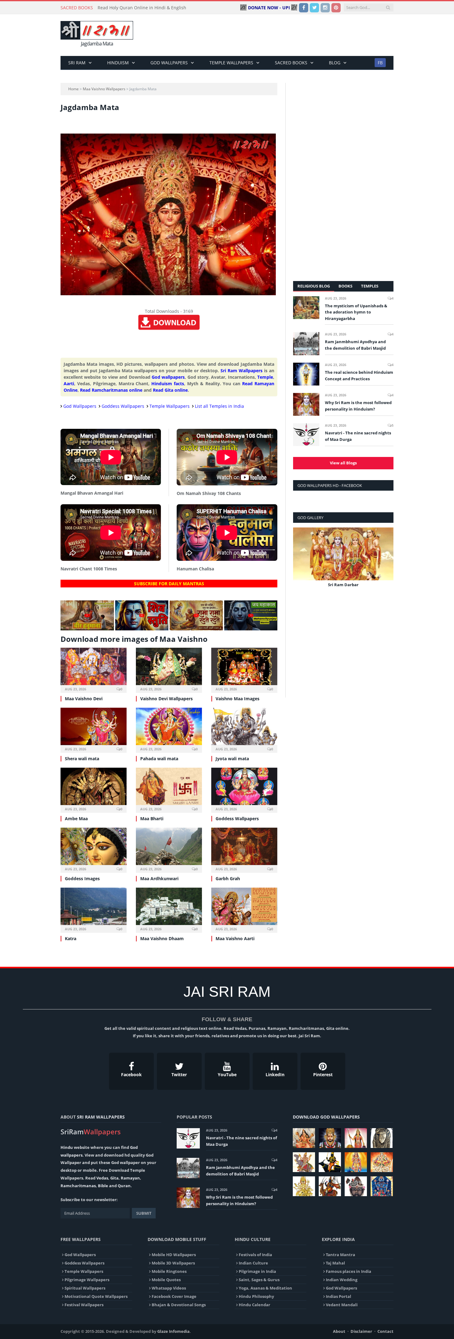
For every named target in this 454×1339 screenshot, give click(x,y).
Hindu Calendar (254, 1304)
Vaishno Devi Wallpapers (166, 698)
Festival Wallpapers (84, 1304)
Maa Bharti (151, 818)
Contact (385, 1331)
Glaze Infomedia (173, 1331)
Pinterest (323, 1074)
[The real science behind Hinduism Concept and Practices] (306, 374)
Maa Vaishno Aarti (235, 938)
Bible (103, 1185)
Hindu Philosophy (256, 1296)
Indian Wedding (341, 1279)
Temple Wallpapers (231, 63)
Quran (124, 1185)
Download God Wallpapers (326, 1117)
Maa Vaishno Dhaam (162, 938)
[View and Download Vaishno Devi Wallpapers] (169, 669)
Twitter (179, 1074)
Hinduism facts (167, 383)
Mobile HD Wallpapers (174, 1254)
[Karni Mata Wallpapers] (356, 1138)
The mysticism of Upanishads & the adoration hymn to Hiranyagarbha (356, 312)
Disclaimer (361, 1331)
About (339, 1331)
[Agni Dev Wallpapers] (304, 1186)
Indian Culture (253, 1263)
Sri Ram (77, 63)
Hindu (67, 1147)
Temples (369, 286)
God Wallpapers (169, 63)
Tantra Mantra (340, 1254)
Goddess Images (82, 878)
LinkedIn (275, 1074)
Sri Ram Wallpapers (242, 370)
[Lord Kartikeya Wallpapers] (356, 1162)
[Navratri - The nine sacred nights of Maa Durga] (306, 434)
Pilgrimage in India (257, 1271)
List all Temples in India (219, 406)
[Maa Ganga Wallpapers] (304, 1138)
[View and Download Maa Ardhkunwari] (169, 849)
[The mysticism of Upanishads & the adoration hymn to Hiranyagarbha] (306, 307)
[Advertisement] (281, 35)
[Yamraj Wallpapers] (330, 1162)
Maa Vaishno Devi (84, 698)
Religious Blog (313, 286)
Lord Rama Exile (343, 584)
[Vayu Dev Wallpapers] (330, 1186)
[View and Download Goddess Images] (94, 849)
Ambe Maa (76, 818)
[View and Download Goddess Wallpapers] (244, 789)
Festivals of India (255, 1254)
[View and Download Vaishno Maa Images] (244, 669)
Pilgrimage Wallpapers (87, 1279)
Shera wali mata (82, 758)
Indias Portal (338, 1296)
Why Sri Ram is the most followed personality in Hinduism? (358, 406)
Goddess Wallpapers (123, 406)
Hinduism (118, 63)
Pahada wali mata (159, 758)
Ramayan (130, 1178)
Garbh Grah (228, 878)
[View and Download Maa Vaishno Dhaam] (169, 909)
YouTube (227, 1074)
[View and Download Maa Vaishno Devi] (94, 669)
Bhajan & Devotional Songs (179, 1304)
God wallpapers (168, 377)
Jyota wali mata (232, 758)
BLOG (334, 63)
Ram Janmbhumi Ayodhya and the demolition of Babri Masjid (355, 345)
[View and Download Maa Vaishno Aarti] (244, 909)
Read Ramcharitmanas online (111, 390)
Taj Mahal (335, 1263)
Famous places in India (348, 1271)
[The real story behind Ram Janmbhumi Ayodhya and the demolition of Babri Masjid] (306, 343)
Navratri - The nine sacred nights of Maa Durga (358, 436)
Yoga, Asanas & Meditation (265, 1288)
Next (386, 561)
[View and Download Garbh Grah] (244, 849)
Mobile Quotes (166, 1279)
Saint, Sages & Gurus (259, 1279)
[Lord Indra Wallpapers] (304, 1162)
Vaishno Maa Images (237, 698)
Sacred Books (291, 63)
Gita (114, 1178)
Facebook (131, 1074)
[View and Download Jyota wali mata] (244, 729)
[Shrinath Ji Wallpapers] (356, 1186)
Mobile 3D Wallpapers (173, 1263)
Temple (265, 377)
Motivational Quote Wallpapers (96, 1296)
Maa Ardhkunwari (159, 878)
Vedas (102, 1178)
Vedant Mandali (342, 1304)
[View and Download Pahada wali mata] (169, 729)
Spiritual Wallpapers (85, 1288)
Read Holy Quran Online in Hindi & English (142, 8)
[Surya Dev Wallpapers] (382, 1162)
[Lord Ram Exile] (343, 553)
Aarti (69, 383)
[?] (87, 629)
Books (345, 286)
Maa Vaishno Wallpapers (104, 89)
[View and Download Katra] (94, 909)
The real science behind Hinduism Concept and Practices (359, 375)
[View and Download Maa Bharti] (169, 789)
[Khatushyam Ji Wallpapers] (330, 1138)
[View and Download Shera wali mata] (94, 729)
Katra (70, 938)
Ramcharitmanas (78, 1185)
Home (73, 89)
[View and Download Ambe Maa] (94, 789)
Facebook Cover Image (174, 1296)
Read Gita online (170, 390)
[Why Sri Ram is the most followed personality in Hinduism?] (306, 404)
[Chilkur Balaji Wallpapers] (382, 1186)
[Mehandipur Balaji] (382, 1138)
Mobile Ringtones (169, 1271)
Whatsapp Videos (169, 1288)
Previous (300, 561)
